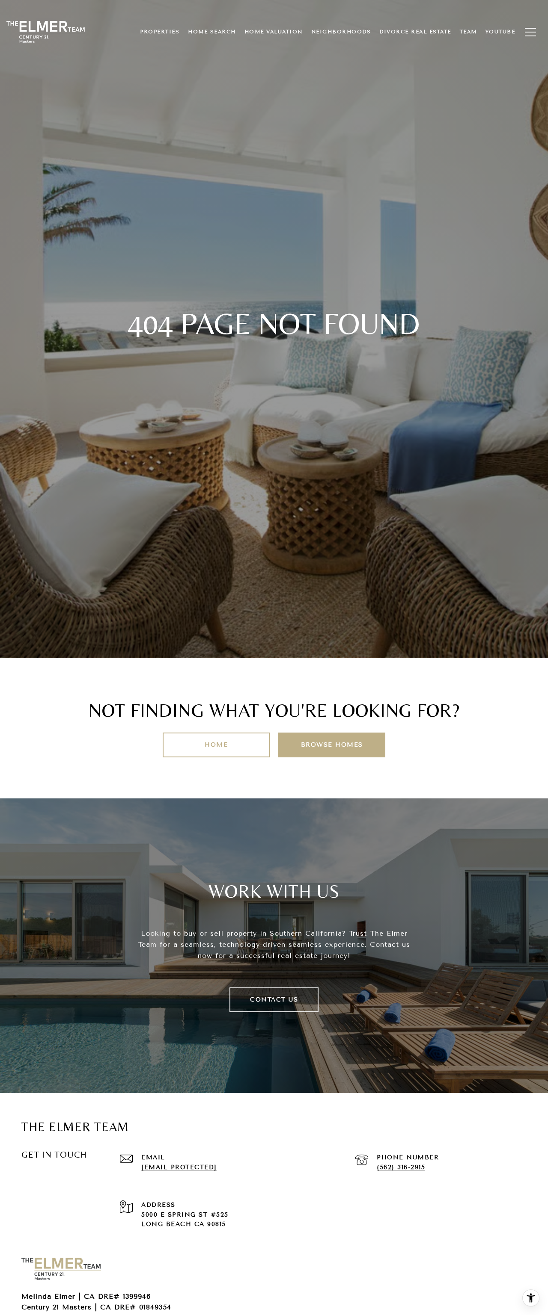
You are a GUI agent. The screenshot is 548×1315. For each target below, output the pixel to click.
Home (216, 744)
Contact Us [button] (274, 999)
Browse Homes (332, 744)
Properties (159, 32)
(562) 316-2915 (401, 1167)
